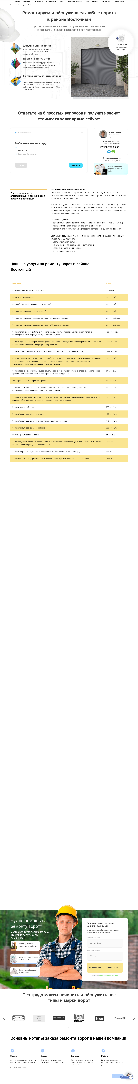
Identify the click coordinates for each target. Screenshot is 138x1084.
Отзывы (95, 1)
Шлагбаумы (37, 1)
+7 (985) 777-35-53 (118, 1)
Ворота (26, 1)
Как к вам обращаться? (94, 937)
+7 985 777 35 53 (109, 147)
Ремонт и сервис (74, 1)
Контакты (105, 1)
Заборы (61, 1)
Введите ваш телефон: (93, 950)
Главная (17, 1)
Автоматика (50, 1)
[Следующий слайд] (134, 1018)
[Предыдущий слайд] (4, 1018)
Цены (87, 1)
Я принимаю (105, 975)
